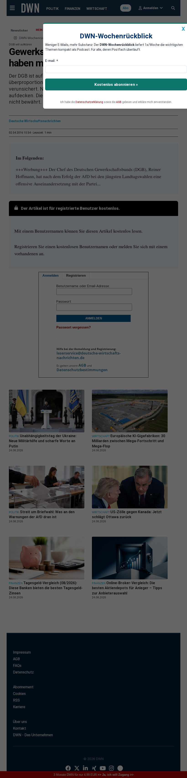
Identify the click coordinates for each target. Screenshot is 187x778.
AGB (119, 102)
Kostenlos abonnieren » (116, 84)
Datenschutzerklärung (89, 102)
